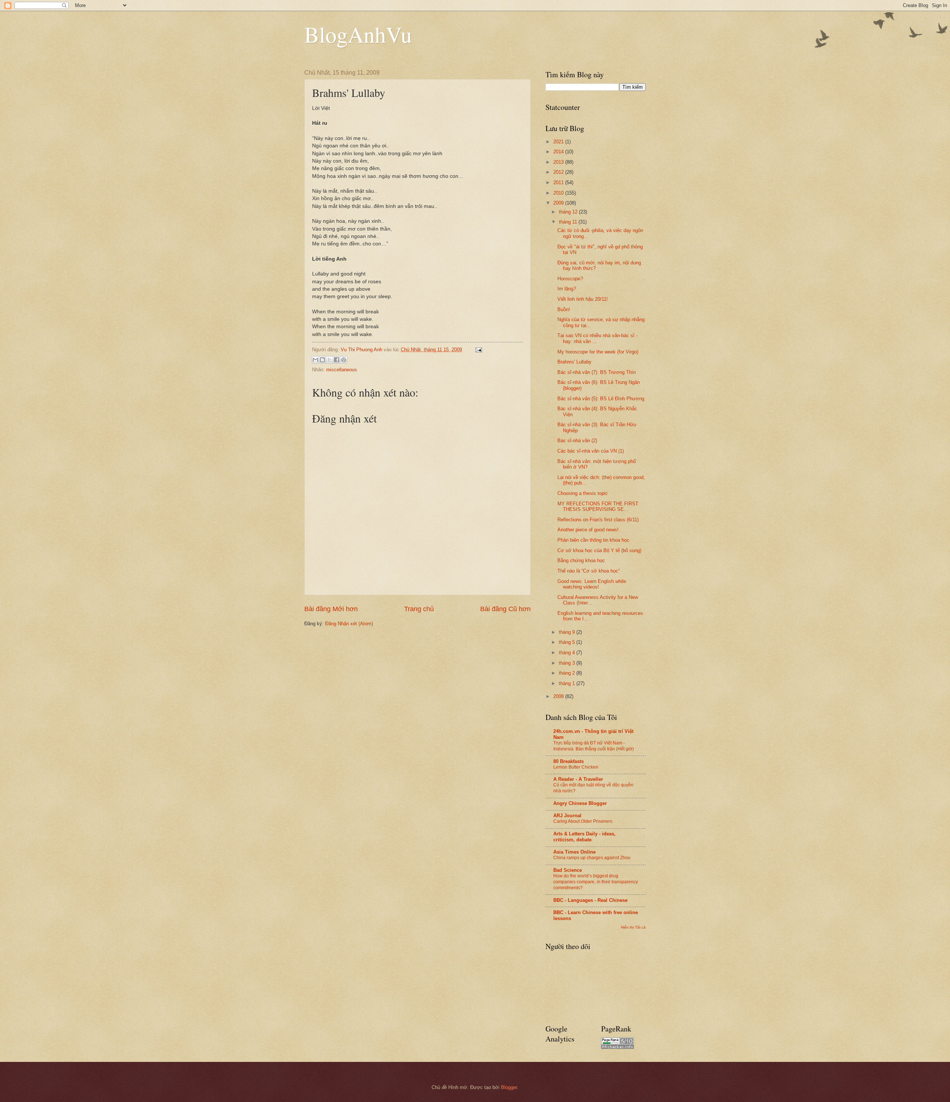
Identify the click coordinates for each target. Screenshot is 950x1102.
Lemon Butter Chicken (575, 767)
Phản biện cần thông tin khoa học (593, 540)
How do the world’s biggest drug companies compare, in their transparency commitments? (595, 881)
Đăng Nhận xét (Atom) (349, 623)
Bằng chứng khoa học (581, 560)
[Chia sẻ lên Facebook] (336, 359)
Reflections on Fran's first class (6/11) (598, 519)
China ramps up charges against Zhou (591, 857)
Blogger (509, 1087)
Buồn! (563, 309)
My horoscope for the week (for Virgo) (597, 352)
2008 (559, 696)
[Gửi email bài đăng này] (315, 359)
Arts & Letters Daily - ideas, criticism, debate (584, 836)
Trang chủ (419, 609)
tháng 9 (567, 632)
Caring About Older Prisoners (582, 821)
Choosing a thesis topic (582, 493)
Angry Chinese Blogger (580, 803)
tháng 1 (567, 683)
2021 (559, 141)
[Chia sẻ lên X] (329, 359)
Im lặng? (566, 288)
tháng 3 (567, 663)
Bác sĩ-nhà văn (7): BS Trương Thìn (596, 372)
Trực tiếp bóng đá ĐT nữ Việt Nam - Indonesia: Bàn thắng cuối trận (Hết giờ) (593, 745)
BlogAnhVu (358, 34)
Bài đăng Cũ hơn (505, 609)
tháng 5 (567, 642)
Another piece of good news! (588, 529)
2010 (559, 193)
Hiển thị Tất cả (633, 927)
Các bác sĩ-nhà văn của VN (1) (590, 451)
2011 (559, 182)
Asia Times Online (574, 852)
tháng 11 (569, 222)
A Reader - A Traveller (578, 779)
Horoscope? (570, 278)
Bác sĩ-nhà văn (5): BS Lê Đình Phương (600, 398)
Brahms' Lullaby (574, 362)
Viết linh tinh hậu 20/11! (582, 299)
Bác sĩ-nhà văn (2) (577, 440)
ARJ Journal (567, 815)
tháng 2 (567, 673)
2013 (559, 162)
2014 (559, 151)
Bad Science (567, 870)
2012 (559, 172)
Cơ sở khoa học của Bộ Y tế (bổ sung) (599, 550)
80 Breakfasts (568, 761)
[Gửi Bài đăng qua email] (477, 349)
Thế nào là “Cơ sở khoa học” (588, 571)
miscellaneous (341, 369)
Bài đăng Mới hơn (331, 609)
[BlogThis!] (322, 359)
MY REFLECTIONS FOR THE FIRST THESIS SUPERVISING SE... (597, 506)
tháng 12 (569, 212)
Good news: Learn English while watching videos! (591, 584)
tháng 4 (567, 652)
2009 (559, 203)
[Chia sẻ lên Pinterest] (343, 359)
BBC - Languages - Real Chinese (590, 900)
